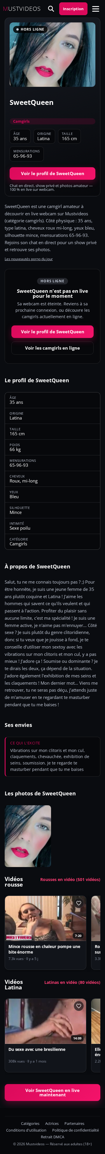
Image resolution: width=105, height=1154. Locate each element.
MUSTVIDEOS (22, 9)
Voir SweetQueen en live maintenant (52, 1092)
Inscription (73, 8)
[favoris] (79, 903)
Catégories (30, 1123)
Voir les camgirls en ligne (52, 348)
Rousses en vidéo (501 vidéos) (70, 880)
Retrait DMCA (52, 1137)
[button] (95, 8)
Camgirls (21, 121)
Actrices (52, 1123)
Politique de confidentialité (75, 1130)
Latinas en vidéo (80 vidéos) (72, 982)
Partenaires (74, 1123)
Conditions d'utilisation (26, 1130)
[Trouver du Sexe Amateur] (51, 8)
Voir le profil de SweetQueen (52, 173)
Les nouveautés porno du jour (29, 258)
